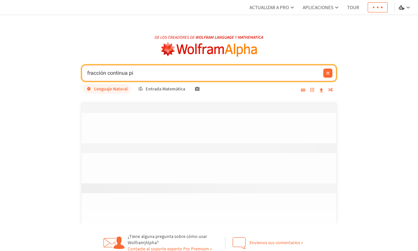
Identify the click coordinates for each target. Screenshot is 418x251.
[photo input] (197, 89)
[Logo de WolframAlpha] (209, 49)
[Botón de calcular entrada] (327, 73)
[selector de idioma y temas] (404, 7)
